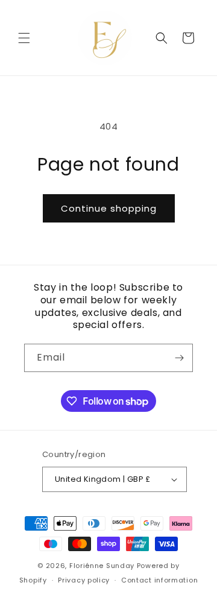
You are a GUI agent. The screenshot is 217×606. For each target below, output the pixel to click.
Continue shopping (109, 208)
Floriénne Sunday (101, 565)
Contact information (159, 580)
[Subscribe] (179, 358)
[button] (24, 38)
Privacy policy (84, 580)
